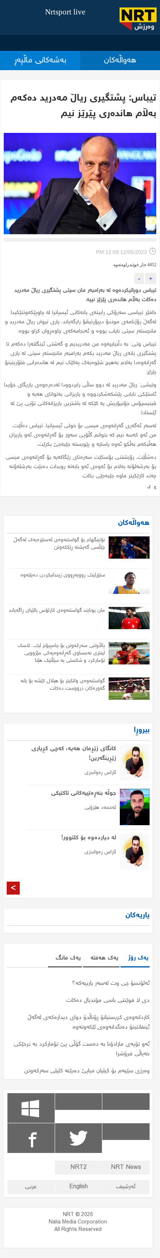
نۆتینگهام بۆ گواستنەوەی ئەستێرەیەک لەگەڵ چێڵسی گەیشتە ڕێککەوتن (59, 543)
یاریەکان (137, 915)
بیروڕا (142, 730)
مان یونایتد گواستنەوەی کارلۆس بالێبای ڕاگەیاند (57, 610)
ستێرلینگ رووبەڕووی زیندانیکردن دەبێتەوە (62, 575)
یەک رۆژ (138, 958)
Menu (146, 36)
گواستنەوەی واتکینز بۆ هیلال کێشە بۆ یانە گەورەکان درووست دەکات (62, 684)
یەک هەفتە (104, 958)
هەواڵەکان (134, 523)
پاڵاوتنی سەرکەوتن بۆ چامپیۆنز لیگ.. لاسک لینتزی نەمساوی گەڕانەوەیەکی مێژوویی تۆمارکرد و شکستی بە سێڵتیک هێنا (61, 653)
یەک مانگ (68, 958)
